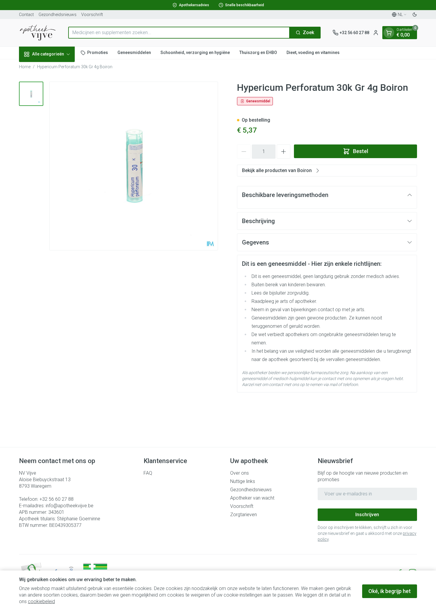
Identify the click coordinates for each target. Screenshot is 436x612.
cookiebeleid (41, 601)
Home (25, 66)
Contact (26, 14)
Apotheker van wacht (252, 498)
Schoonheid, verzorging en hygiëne (195, 52)
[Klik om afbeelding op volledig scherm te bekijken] (134, 166)
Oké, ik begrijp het (389, 591)
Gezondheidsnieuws (58, 14)
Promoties (97, 52)
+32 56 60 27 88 (56, 499)
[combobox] (179, 33)
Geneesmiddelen (134, 52)
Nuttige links (242, 481)
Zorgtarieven (243, 514)
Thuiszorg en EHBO (258, 52)
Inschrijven (367, 514)
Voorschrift (92, 14)
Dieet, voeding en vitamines (313, 52)
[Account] (376, 33)
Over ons (239, 473)
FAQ (148, 473)
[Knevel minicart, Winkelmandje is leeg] (389, 32)
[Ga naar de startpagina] (37, 33)
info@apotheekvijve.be (69, 505)
